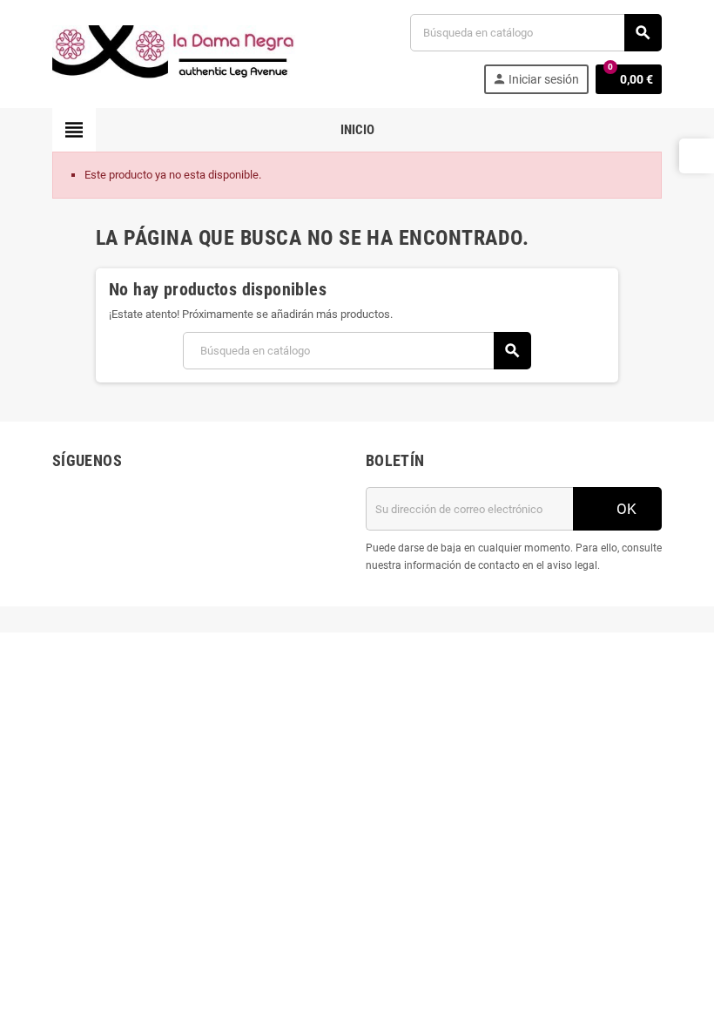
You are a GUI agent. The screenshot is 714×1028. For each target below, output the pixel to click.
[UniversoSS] (174, 52)
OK (625, 508)
